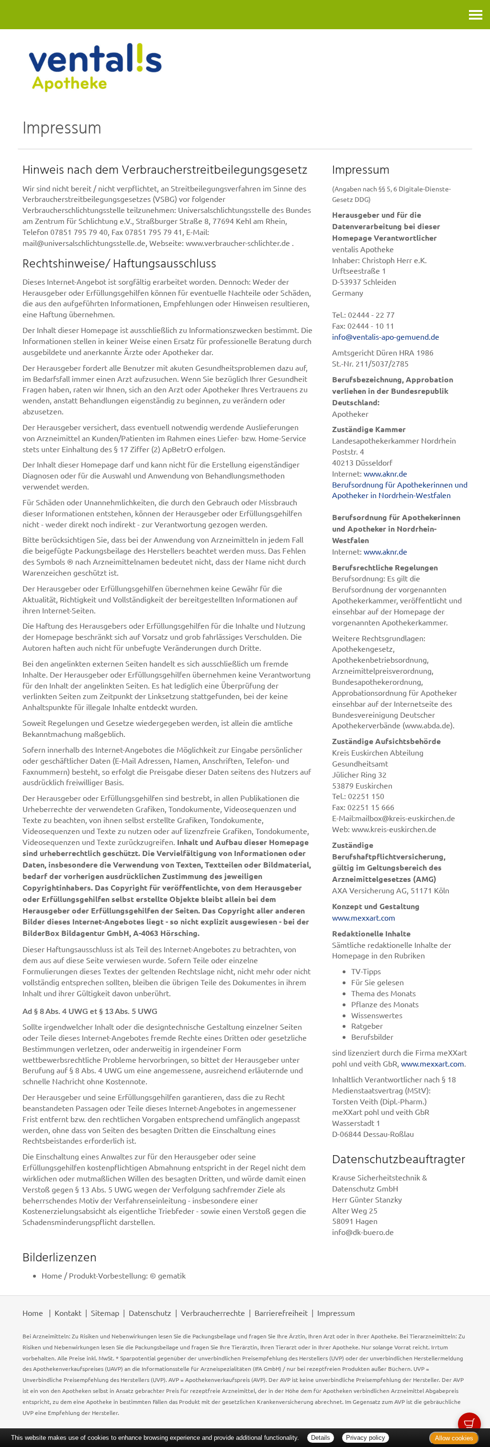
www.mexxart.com (363, 917)
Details (320, 1437)
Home (32, 1312)
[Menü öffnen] (475, 14)
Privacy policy (365, 1437)
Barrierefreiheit (281, 1312)
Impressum (336, 1312)
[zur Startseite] (245, 67)
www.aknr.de (385, 473)
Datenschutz (150, 1312)
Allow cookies (454, 1438)
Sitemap (105, 1312)
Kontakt (68, 1312)
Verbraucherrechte (213, 1312)
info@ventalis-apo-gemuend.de (385, 336)
